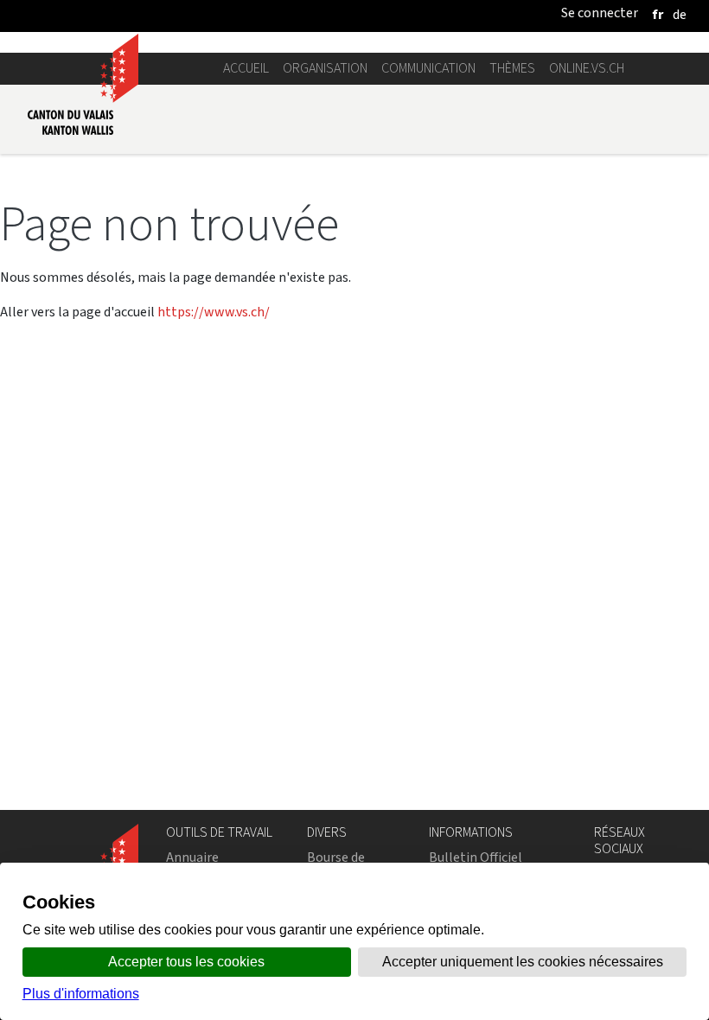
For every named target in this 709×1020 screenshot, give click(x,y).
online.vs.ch (586, 68)
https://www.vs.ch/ (213, 312)
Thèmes (512, 68)
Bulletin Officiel (475, 857)
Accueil (246, 68)
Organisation (325, 68)
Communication (428, 68)
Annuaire (192, 857)
